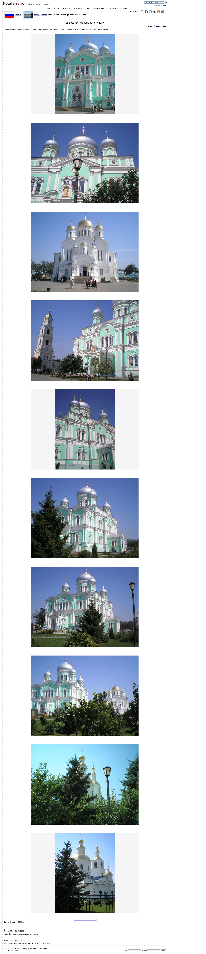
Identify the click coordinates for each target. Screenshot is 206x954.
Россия (18, 15)
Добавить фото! (160, 5)
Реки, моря (78, 8)
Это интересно (98, 8)
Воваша (7, 931)
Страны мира (66, 8)
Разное (87, 8)
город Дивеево (40, 15)
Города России (53, 8)
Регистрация (13, 950)
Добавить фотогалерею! (118, 8)
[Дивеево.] (85, 74)
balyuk (6, 940)
